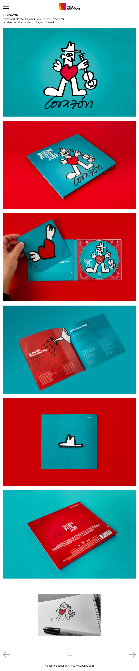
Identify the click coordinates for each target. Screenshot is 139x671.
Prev (6, 655)
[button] (6, 7)
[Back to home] (69, 7)
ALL (69, 654)
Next (132, 655)
